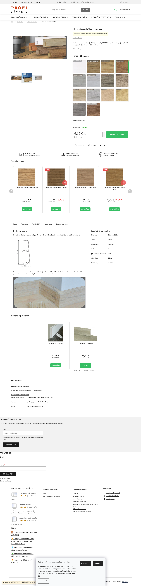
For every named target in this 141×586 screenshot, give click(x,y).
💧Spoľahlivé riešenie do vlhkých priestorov (21, 548)
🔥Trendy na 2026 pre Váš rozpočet (22, 561)
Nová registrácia (5, 478)
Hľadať (86, 10)
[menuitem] (19, 17)
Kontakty (38, 2)
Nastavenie (43, 581)
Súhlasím (97, 563)
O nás (15, 2)
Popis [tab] (15, 224)
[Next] (130, 191)
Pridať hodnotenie (20, 395)
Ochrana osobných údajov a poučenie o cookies (85, 505)
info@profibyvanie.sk (113, 493)
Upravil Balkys (116, 582)
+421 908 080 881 (112, 496)
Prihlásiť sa (11, 445)
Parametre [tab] (24, 224)
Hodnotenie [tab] (48, 224)
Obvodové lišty (113, 235)
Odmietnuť (85, 563)
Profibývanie (110, 499)
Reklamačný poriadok (79, 509)
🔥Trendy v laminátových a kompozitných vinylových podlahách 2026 (22, 541)
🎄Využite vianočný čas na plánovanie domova (22, 555)
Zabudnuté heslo (5, 481)
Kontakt (75, 494)
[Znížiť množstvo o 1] (103, 136)
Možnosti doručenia (79, 121)
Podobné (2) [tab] (36, 224)
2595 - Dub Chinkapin (81, 371)
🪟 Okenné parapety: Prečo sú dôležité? (24, 533)
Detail (85, 365)
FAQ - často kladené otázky (51, 496)
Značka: (77, 38)
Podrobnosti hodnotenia (99, 34)
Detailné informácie (79, 49)
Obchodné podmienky (80, 502)
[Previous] (11, 191)
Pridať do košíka (117, 135)
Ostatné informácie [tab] (62, 224)
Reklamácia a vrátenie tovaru (82, 512)
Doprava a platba (26, 2)
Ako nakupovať (77, 499)
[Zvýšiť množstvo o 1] (103, 133)
